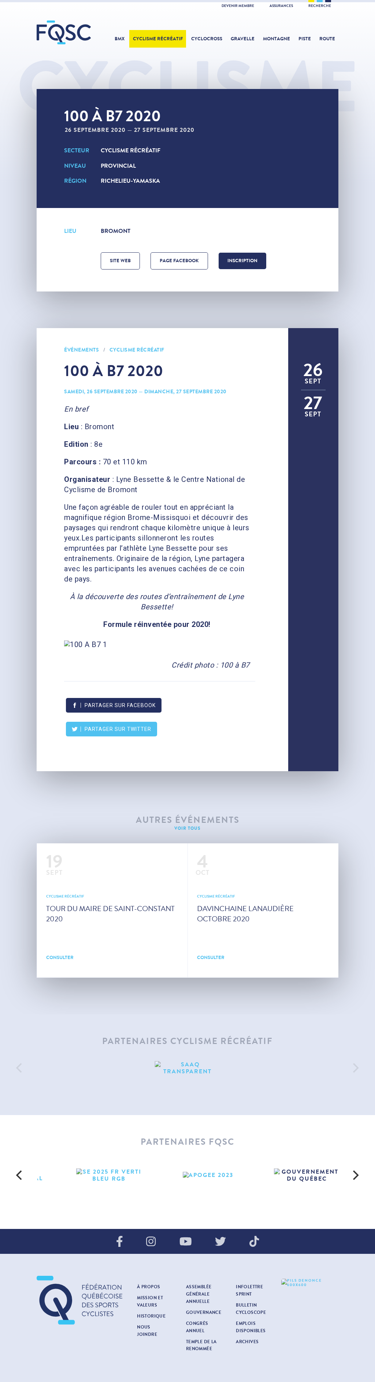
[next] (355, 1068)
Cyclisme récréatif (158, 39)
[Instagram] (150, 1242)
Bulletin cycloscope (251, 1309)
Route (327, 39)
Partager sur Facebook (120, 705)
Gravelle (243, 39)
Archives (247, 1341)
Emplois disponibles (251, 1327)
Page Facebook (179, 260)
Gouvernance (203, 1312)
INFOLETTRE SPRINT (249, 1290)
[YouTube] (186, 1242)
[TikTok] (254, 1242)
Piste (304, 39)
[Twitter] (220, 1242)
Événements (81, 350)
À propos (148, 1286)
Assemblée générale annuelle (199, 1294)
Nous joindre (147, 1331)
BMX (120, 39)
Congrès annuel (197, 1327)
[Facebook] (119, 1242)
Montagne (276, 39)
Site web (120, 260)
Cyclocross (206, 39)
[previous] (20, 1068)
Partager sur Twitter (118, 729)
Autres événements (188, 820)
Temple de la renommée (201, 1345)
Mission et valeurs (150, 1301)
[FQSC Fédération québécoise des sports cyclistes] (64, 32)
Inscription (242, 260)
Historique (151, 1316)
